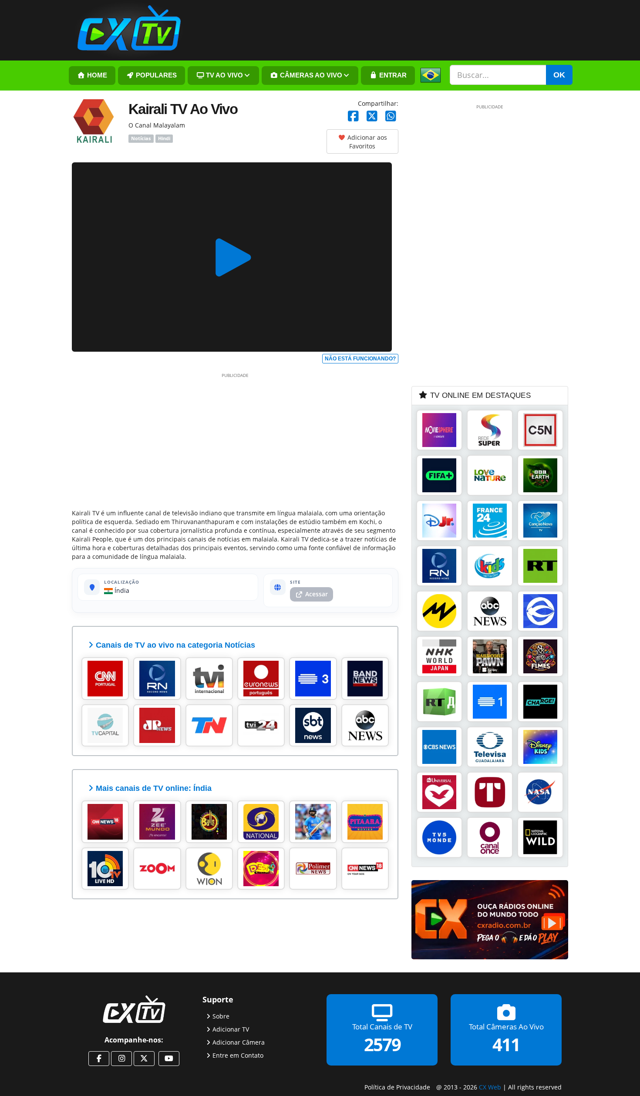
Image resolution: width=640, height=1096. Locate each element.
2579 (382, 1044)
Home (96, 75)
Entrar (392, 75)
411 (506, 1044)
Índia (121, 590)
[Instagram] (121, 1058)
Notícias (141, 138)
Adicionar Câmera (238, 1042)
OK (559, 75)
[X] (372, 116)
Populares (155, 75)
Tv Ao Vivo (223, 75)
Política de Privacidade (397, 1087)
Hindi (164, 138)
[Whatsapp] (390, 116)
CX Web (490, 1087)
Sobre (220, 1016)
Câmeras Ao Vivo (310, 75)
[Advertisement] (235, 439)
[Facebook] (353, 116)
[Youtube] (168, 1058)
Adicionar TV (230, 1029)
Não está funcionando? (360, 359)
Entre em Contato (237, 1055)
